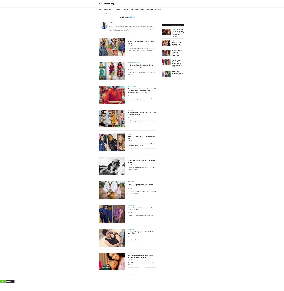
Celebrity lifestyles (109, 9)
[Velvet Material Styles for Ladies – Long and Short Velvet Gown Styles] (166, 43)
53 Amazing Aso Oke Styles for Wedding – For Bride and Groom (141, 209)
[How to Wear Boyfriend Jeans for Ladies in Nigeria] (166, 74)
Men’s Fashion (134, 9)
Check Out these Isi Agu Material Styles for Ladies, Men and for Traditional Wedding (178, 33)
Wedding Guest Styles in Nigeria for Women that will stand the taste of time (178, 63)
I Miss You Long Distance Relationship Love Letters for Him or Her (140, 185)
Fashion (118, 9)
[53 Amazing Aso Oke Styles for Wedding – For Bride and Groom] (112, 214)
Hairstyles (125, 9)
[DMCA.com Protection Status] (7, 281)
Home (100, 9)
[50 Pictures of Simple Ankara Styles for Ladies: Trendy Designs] (112, 71)
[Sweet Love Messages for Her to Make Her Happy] (112, 166)
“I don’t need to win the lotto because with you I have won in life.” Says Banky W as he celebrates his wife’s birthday (142, 90)
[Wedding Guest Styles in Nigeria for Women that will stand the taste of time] (166, 62)
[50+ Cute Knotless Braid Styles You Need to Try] (112, 142)
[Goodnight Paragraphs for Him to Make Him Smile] (112, 237)
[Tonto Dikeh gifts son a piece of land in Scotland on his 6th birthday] (112, 261)
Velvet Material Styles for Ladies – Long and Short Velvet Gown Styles (177, 43)
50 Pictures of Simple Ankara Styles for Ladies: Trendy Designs (140, 66)
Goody (110, 22)
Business (142, 9)
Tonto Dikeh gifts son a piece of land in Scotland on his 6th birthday (141, 256)
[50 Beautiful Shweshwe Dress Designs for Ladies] (112, 47)
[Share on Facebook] (141, 53)
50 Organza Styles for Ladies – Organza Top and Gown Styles (177, 53)
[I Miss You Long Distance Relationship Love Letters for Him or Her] (112, 190)
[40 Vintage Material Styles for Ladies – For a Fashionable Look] (112, 118)
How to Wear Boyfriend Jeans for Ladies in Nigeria (177, 73)
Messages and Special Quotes (154, 9)
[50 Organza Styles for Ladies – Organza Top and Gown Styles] (166, 53)
